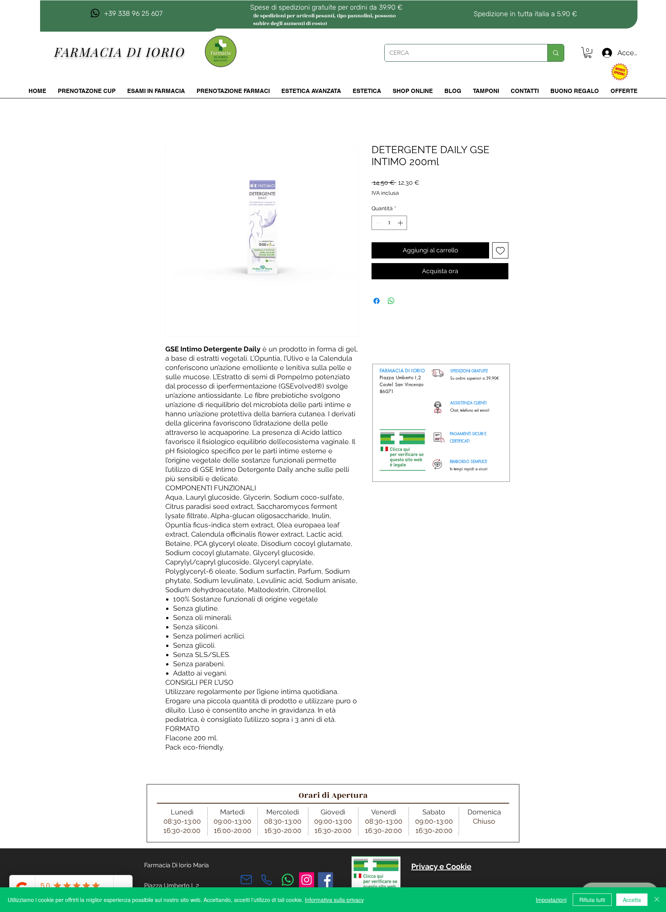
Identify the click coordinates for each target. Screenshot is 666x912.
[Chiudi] (656, 899)
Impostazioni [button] (551, 900)
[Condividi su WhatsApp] (391, 301)
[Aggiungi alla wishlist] (500, 250)
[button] (587, 52)
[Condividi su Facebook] (376, 301)
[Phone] (266, 879)
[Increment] (401, 223)
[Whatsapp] (287, 879)
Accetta (632, 900)
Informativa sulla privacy (334, 900)
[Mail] (246, 879)
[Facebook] (325, 879)
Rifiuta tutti (592, 900)
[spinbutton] (389, 223)
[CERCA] (555, 52)
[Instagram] (306, 879)
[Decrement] (377, 223)
